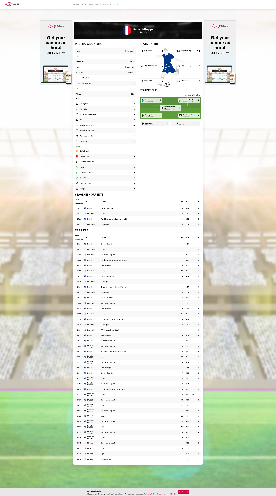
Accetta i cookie (183, 492)
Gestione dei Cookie (168, 494)
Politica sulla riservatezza (152, 494)
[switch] (193, 95)
